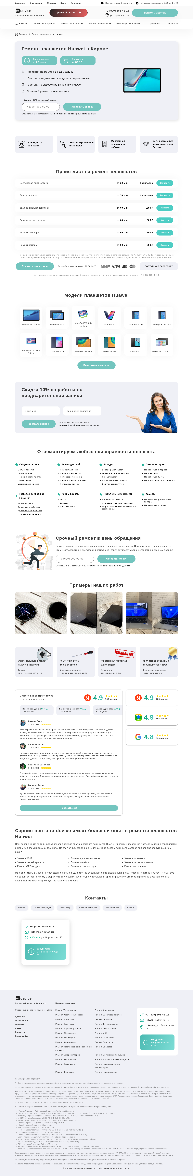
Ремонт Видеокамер (65, 1042)
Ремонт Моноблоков (65, 1059)
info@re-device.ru (42, 932)
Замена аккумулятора (32, 220)
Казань (130, 908)
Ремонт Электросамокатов (108, 1015)
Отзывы (51, 3)
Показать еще (68, 808)
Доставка (20, 3)
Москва (21, 908)
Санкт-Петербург (42, 908)
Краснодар (65, 908)
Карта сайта (21, 1036)
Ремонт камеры (28, 245)
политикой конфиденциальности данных (75, 114)
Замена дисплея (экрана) (34, 208)
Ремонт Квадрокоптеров (67, 1055)
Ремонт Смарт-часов (105, 1028)
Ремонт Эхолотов (103, 1047)
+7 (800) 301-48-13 (117, 10)
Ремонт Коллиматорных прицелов (112, 1059)
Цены (63, 3)
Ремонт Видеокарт (64, 1072)
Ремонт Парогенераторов (68, 1028)
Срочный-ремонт (66, 12)
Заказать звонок (39, 424)
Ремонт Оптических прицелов (110, 1055)
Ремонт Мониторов (65, 1037)
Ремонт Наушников (65, 1064)
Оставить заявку (116, 559)
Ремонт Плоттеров (104, 1042)
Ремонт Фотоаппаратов (107, 1024)
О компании (36, 3)
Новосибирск (112, 908)
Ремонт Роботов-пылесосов (69, 1015)
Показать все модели (96, 365)
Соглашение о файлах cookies (115, 1168)
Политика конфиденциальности (78, 1168)
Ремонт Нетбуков (103, 1019)
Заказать (165, 183)
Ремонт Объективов (65, 1033)
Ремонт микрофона (31, 232)
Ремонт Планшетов (104, 1037)
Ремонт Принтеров (64, 1024)
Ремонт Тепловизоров (106, 1072)
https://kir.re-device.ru (33, 1164)
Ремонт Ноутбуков (64, 1019)
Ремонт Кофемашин (105, 1010)
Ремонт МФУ (101, 1033)
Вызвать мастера (155, 13)
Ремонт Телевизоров (66, 1010)
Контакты (76, 3)
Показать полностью (35, 266)
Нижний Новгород (88, 908)
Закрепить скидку (82, 107)
